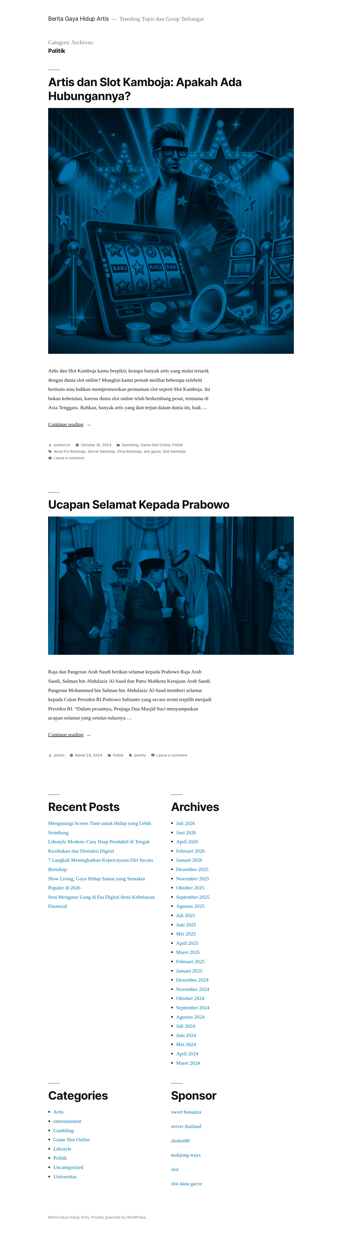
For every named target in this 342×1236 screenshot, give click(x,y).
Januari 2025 (189, 971)
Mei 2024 (186, 1044)
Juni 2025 (186, 925)
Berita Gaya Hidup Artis (78, 18)
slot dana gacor (186, 1183)
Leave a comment (69, 458)
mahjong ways (186, 1155)
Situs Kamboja (129, 451)
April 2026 (187, 841)
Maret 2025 (188, 952)
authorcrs (62, 445)
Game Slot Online (155, 445)
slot (174, 1169)
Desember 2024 (192, 980)
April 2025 (187, 943)
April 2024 (187, 1053)
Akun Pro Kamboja (69, 451)
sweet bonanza (186, 1112)
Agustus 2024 (190, 1017)
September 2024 (192, 1007)
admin (59, 755)
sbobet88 (180, 1141)
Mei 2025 (186, 934)
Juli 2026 (185, 823)
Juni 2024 (186, 1035)
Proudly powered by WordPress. (118, 1217)
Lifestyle (62, 1149)
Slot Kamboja (174, 451)
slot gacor (152, 451)
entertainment (67, 1121)
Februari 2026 (190, 851)
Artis (58, 1112)
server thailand (186, 1126)
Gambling (130, 445)
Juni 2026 (186, 832)
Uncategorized (68, 1167)
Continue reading (69, 424)
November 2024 (192, 989)
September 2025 (192, 897)
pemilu (140, 755)
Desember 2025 (192, 869)
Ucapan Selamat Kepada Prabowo (138, 504)
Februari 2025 (190, 961)
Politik (177, 445)
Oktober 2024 (190, 998)
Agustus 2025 (190, 906)
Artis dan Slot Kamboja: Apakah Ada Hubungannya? (145, 89)
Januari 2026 (189, 860)
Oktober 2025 (190, 888)
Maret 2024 (188, 1063)
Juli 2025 (185, 915)
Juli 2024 (185, 1026)
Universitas (65, 1176)
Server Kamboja (101, 451)
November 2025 (192, 878)
